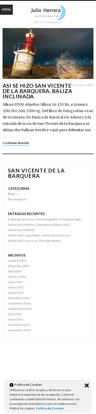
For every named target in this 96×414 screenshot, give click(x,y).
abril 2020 (15, 271)
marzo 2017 (16, 287)
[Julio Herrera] (48, 13)
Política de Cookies (50, 408)
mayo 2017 (15, 282)
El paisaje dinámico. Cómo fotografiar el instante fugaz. (45, 219)
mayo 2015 (15, 319)
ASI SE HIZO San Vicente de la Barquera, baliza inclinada (37, 90)
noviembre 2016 (19, 303)
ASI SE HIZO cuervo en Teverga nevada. (34, 241)
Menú (6, 9)
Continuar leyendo (16, 143)
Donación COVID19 (21, 230)
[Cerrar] (87, 385)
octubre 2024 (17, 260)
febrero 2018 (17, 276)
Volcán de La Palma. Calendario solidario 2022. (39, 224)
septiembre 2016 (19, 309)
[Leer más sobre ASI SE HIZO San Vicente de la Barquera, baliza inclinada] (48, 53)
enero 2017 (16, 293)
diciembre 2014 (19, 325)
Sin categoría (16, 199)
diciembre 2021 (19, 266)
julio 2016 (15, 314)
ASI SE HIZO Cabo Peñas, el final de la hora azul (39, 235)
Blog (11, 194)
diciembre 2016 (19, 298)
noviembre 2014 (19, 330)
